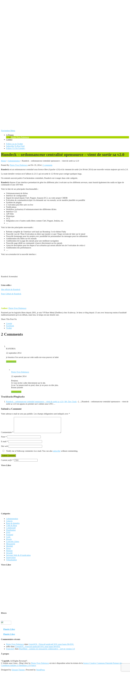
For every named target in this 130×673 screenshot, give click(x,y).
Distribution (11, 530)
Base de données (13, 523)
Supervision (11, 557)
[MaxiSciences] (6, 627)
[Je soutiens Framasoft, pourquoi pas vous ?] (65, 509)
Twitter (9, 328)
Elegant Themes (18, 670)
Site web (4, 446)
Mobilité (9, 546)
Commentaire (7, 432)
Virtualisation (11, 560)
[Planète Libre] (124, 627)
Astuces (9, 521)
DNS (8, 532)
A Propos (10, 135)
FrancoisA (10, 649)
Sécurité (9, 553)
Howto (9, 539)
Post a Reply (11, 361)
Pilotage (9, 551)
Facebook (10, 326)
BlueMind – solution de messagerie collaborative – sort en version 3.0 (47, 649)
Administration (14, 161)
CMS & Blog (11, 525)
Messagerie (10, 544)
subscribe (56, 451)
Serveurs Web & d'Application (18, 555)
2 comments (47, 165)
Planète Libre (9, 629)
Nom (4, 437)
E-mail (4, 441)
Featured (9, 535)
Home (3, 161)
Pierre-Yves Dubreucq (20, 137)
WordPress (40, 670)
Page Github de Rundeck (11, 294)
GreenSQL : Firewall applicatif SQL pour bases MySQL (51, 644)
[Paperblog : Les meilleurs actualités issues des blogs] (123, 624)
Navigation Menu (8, 131)
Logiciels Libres (12, 541)
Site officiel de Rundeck (10, 289)
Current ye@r (7, 460)
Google (9, 323)
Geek (8, 537)
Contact (9, 139)
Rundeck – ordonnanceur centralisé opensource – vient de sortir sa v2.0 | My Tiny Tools (41, 401)
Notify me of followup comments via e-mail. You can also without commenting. (42, 451)
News (8, 548)
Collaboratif (11, 528)
